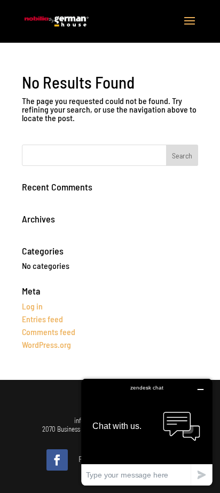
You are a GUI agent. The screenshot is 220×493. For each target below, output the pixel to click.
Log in (32, 306)
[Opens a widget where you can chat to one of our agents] (146, 432)
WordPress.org (46, 344)
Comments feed (48, 332)
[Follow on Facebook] (57, 460)
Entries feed (42, 319)
